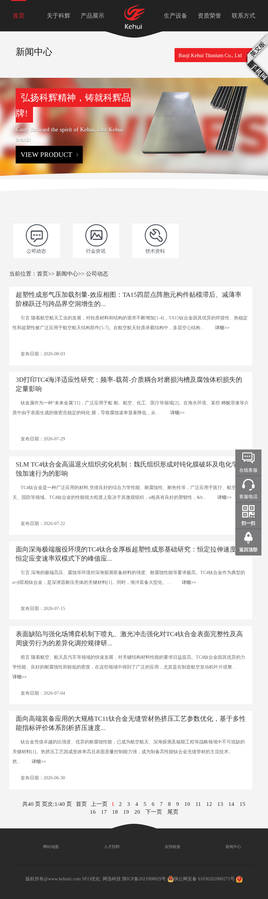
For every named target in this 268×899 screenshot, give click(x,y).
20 (137, 812)
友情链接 (172, 846)
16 (93, 812)
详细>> (222, 327)
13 (220, 804)
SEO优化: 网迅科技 (101, 878)
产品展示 (92, 15)
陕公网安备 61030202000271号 (204, 878)
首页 (19, 15)
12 (209, 804)
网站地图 (50, 846)
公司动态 (97, 274)
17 (104, 812)
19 (126, 812)
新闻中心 (67, 274)
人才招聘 (111, 846)
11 (198, 804)
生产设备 (175, 15)
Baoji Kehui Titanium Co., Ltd (210, 55)
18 (115, 812)
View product (46, 155)
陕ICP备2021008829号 (144, 878)
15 (242, 804)
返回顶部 (248, 549)
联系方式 (243, 15)
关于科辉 (58, 15)
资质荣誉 (209, 15)
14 (231, 804)
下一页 (153, 812)
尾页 (172, 812)
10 (187, 804)
